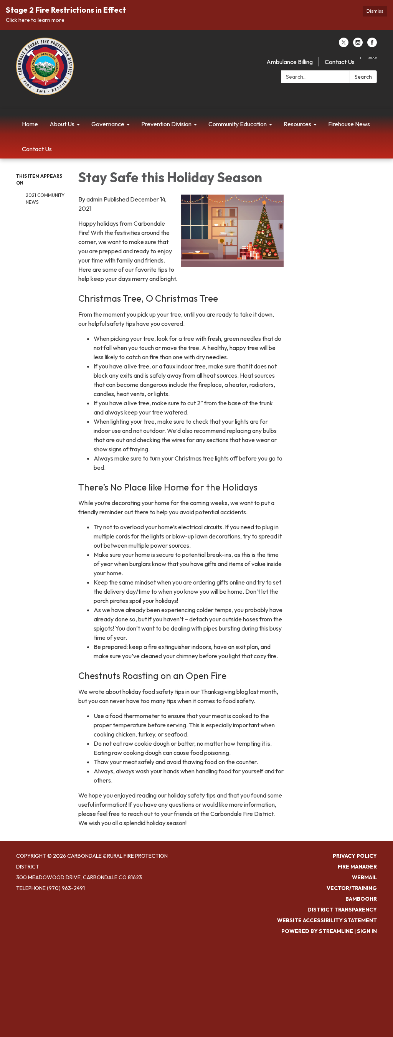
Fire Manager (357, 866)
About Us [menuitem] (62, 124)
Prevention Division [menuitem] (166, 124)
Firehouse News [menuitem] (349, 124)
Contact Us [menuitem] (37, 149)
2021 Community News (45, 198)
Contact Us (340, 62)
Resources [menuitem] (297, 124)
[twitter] (343, 45)
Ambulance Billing (289, 62)
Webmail (364, 877)
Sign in (367, 931)
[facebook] (372, 45)
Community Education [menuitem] (237, 124)
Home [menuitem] (30, 124)
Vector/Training (352, 888)
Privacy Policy (355, 855)
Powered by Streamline (317, 931)
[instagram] (358, 45)
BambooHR (361, 898)
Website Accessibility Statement (327, 920)
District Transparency (342, 909)
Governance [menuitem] (107, 124)
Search (363, 76)
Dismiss (375, 11)
